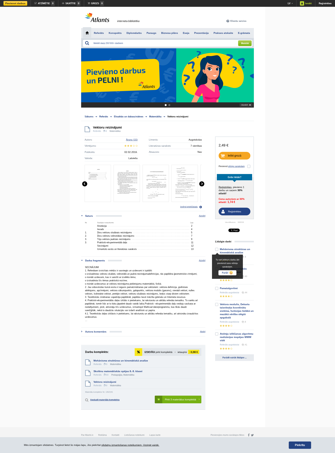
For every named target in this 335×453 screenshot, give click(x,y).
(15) (132, 139)
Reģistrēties (325, 3)
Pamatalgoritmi (229, 288)
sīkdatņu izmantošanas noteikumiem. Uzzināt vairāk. (130, 445)
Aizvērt (244, 105)
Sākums (89, 116)
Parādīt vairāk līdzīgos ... (234, 357)
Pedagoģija (116, 375)
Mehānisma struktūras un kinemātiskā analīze (121, 360)
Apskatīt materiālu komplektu (105, 400)
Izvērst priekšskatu (189, 207)
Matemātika (115, 131)
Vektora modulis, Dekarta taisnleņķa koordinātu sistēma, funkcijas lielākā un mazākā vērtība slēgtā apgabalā (237, 311)
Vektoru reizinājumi (177, 116)
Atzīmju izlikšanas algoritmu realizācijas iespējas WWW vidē (236, 337)
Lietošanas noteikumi (134, 435)
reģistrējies (225, 187)
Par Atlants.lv (87, 435)
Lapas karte (155, 435)
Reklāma (102, 435)
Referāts (97, 131)
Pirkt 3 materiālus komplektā (180, 399)
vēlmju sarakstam (236, 166)
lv (289, 3)
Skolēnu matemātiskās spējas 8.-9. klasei (118, 371)
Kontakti (115, 435)
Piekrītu (300, 445)
